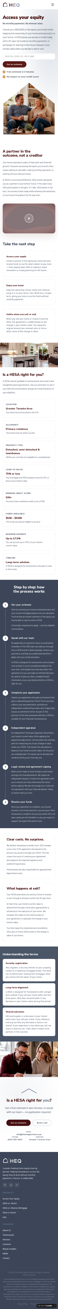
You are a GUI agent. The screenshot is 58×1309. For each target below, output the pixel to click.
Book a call (42, 1122)
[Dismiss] (54, 1305)
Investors (7, 1244)
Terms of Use (36, 1304)
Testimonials (8, 1235)
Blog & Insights (9, 1249)
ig (11, 1185)
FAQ (4, 1217)
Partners (6, 1239)
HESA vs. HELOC (10, 1203)
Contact (6, 1258)
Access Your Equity (11, 1198)
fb (5, 1185)
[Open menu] (52, 4)
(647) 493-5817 (15, 1139)
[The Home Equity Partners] (11, 4)
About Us (7, 1230)
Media (5, 1253)
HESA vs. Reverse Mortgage (15, 1208)
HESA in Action (9, 1212)
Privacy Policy (22, 1304)
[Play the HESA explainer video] (29, 218)
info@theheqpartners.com (29, 1134)
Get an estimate (14, 64)
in (17, 1185)
